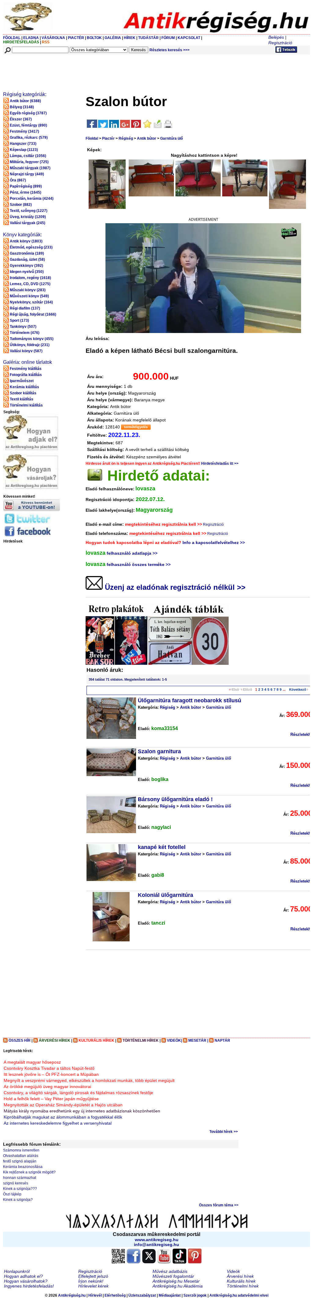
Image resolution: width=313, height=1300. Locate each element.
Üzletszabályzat (142, 1295)
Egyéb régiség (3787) (28, 113)
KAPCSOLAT (189, 38)
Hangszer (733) (23, 143)
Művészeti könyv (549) (29, 296)
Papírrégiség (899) (26, 186)
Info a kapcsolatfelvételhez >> (213, 542)
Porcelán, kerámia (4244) (31, 198)
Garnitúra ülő (171, 138)
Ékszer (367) (21, 119)
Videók (233, 1271)
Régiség (126, 138)
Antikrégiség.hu (72, 1295)
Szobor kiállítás (23, 393)
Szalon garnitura (159, 751)
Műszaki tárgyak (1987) (30, 168)
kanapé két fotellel (162, 847)
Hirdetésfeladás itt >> (219, 463)
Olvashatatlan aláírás (20, 1156)
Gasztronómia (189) (27, 253)
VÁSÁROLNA (53, 38)
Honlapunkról (17, 1271)
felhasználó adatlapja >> (132, 553)
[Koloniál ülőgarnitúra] (111, 916)
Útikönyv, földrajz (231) (30, 345)
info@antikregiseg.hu (156, 1244)
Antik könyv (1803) (26, 241)
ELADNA (31, 38)
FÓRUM (168, 38)
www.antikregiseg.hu (157, 1239)
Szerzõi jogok (195, 1295)
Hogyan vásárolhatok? (25, 1281)
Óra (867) (18, 180)
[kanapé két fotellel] (111, 862)
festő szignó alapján (19, 1161)
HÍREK (129, 38)
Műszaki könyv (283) (28, 290)
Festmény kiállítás (26, 369)
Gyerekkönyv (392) (26, 265)
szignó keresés (15, 1183)
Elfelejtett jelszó (93, 1276)
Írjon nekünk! (90, 1281)
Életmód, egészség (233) (31, 247)
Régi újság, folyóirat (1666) (33, 314)
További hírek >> (223, 1132)
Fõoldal (92, 138)
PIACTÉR (76, 38)
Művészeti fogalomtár (173, 1276)
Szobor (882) (21, 204)
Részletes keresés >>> (169, 50)
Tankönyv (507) (23, 326)
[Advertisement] (115, 69)
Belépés (276, 37)
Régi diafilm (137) (25, 308)
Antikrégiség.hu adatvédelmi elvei (238, 1295)
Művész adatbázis (170, 1271)
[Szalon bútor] (107, 184)
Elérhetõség (115, 1295)
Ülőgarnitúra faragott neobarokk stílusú (189, 700)
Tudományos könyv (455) (31, 339)
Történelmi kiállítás (26, 405)
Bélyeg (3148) (22, 107)
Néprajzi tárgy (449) (27, 174)
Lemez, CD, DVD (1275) (30, 284)
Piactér (108, 138)
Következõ (297, 689)
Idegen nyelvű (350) (27, 272)
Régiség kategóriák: (24, 94)
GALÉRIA (113, 38)
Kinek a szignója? (18, 1200)
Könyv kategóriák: (22, 234)
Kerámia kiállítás (24, 387)
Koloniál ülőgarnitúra (165, 895)
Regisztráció (280, 42)
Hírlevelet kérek (93, 1286)
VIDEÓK (174, 1040)
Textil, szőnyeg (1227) (28, 211)
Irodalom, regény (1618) (30, 278)
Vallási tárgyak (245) (27, 223)
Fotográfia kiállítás (26, 375)
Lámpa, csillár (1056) (28, 156)
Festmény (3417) (24, 131)
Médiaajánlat (170, 1295)
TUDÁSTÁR (148, 38)
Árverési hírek (240, 1276)
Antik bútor (146, 138)
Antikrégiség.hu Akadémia (178, 1286)
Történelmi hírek (243, 1286)
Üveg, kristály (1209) (28, 217)
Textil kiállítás (21, 399)
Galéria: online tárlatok (27, 362)
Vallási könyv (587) (26, 351)
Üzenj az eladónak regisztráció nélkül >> (174, 587)
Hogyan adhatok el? (23, 1276)
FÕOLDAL (11, 38)
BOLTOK (94, 38)
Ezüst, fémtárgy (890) (28, 125)
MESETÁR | (198, 1040)
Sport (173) (19, 320)
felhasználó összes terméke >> (139, 564)
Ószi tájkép (12, 1194)
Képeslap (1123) (24, 150)
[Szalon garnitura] (111, 762)
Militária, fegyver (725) (29, 162)
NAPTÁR (222, 1040)
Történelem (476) (24, 333)
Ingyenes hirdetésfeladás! (29, 1286)
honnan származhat (19, 1178)
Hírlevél (95, 1295)
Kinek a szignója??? (20, 1189)
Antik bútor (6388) (25, 101)
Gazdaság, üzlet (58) (27, 259)
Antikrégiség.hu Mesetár (176, 1281)
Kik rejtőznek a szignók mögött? (29, 1172)
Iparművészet (22, 381)
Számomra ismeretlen (21, 1150)
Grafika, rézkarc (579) (29, 137)
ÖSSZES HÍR (20, 1040)
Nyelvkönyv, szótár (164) (31, 302)
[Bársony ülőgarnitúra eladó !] (111, 814)
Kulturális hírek (241, 1281)
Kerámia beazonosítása (22, 1167)
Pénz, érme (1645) (25, 192)
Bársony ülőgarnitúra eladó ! (175, 799)
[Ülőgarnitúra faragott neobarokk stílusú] (111, 718)
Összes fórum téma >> (218, 1205)
